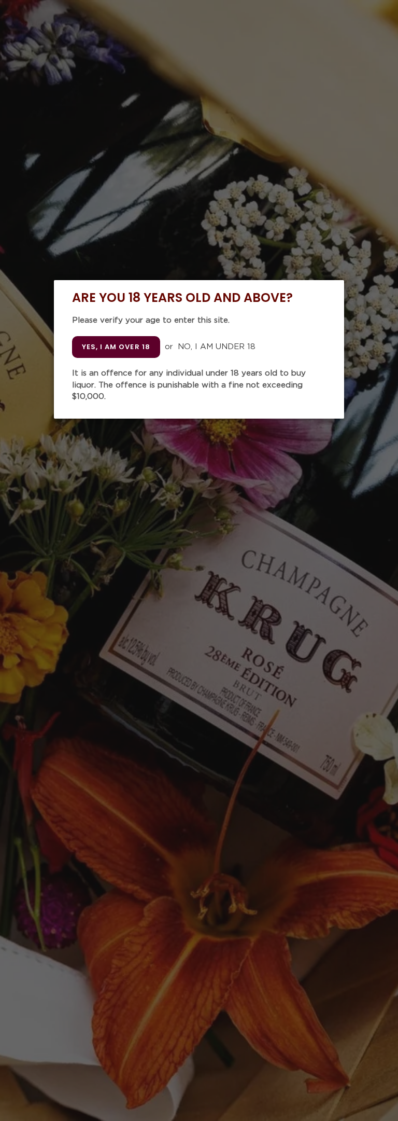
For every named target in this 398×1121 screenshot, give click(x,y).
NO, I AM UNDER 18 (216, 346)
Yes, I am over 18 (116, 347)
